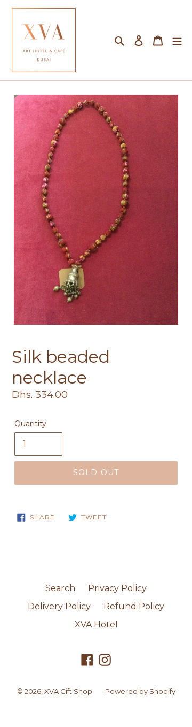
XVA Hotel (96, 624)
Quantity (30, 423)
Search (60, 588)
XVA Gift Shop (68, 691)
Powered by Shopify (140, 691)
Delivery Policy (59, 606)
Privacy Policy (117, 588)
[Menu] (177, 40)
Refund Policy (133, 606)
